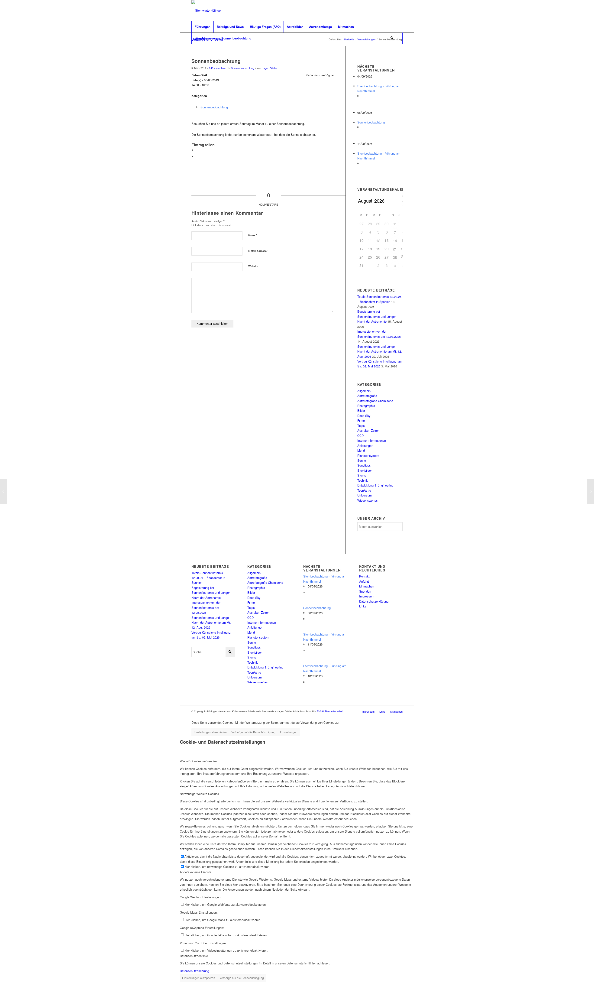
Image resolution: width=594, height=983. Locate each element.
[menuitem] (202, 26)
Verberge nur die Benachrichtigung (253, 732)
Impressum (366, 596)
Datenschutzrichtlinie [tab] (194, 956)
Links (362, 606)
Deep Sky (364, 415)
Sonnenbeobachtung (242, 68)
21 (395, 249)
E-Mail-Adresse (258, 250)
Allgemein (364, 391)
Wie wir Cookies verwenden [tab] (198, 761)
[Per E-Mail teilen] (197, 156)
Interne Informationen (371, 440)
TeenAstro (364, 490)
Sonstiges (364, 465)
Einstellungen (288, 732)
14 (395, 240)
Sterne (361, 475)
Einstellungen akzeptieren (210, 732)
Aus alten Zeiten (368, 430)
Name (252, 235)
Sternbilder (364, 470)
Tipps (361, 425)
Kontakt (364, 576)
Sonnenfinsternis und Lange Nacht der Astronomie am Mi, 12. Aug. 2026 (379, 351)
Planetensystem (368, 455)
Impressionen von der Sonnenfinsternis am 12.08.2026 (205, 607)
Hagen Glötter (269, 68)
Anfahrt (364, 581)
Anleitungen (365, 445)
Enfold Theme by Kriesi (330, 711)
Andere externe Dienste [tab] (195, 872)
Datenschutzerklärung (373, 601)
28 (395, 257)
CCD (360, 435)
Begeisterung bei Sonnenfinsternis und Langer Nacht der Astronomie (376, 316)
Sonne (361, 460)
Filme (361, 420)
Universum (364, 495)
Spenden (365, 591)
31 (395, 224)
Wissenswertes (367, 500)
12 (378, 240)
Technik (362, 480)
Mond (361, 450)
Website (253, 266)
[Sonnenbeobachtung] (3, 491)
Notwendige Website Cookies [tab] (199, 794)
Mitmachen (366, 586)
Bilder (361, 410)
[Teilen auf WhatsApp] (197, 150)
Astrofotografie (367, 395)
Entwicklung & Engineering (375, 485)
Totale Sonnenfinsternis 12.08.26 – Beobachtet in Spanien (208, 578)
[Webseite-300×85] (206, 10)
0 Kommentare (217, 68)
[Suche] (392, 38)
